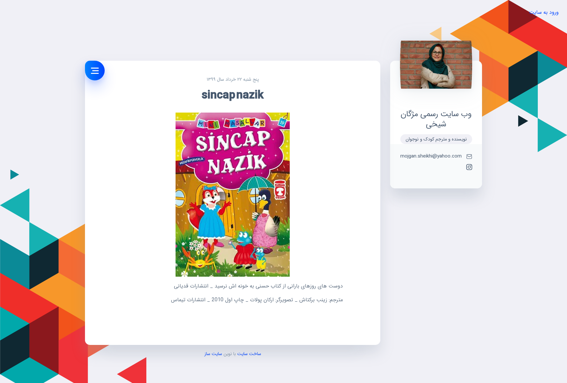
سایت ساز (213, 353)
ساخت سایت (248, 353)
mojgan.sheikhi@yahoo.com (431, 156)
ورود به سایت (544, 12)
